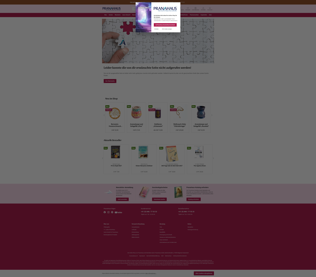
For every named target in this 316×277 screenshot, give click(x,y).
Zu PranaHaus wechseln (165, 25)
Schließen (156, 29)
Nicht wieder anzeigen (167, 29)
